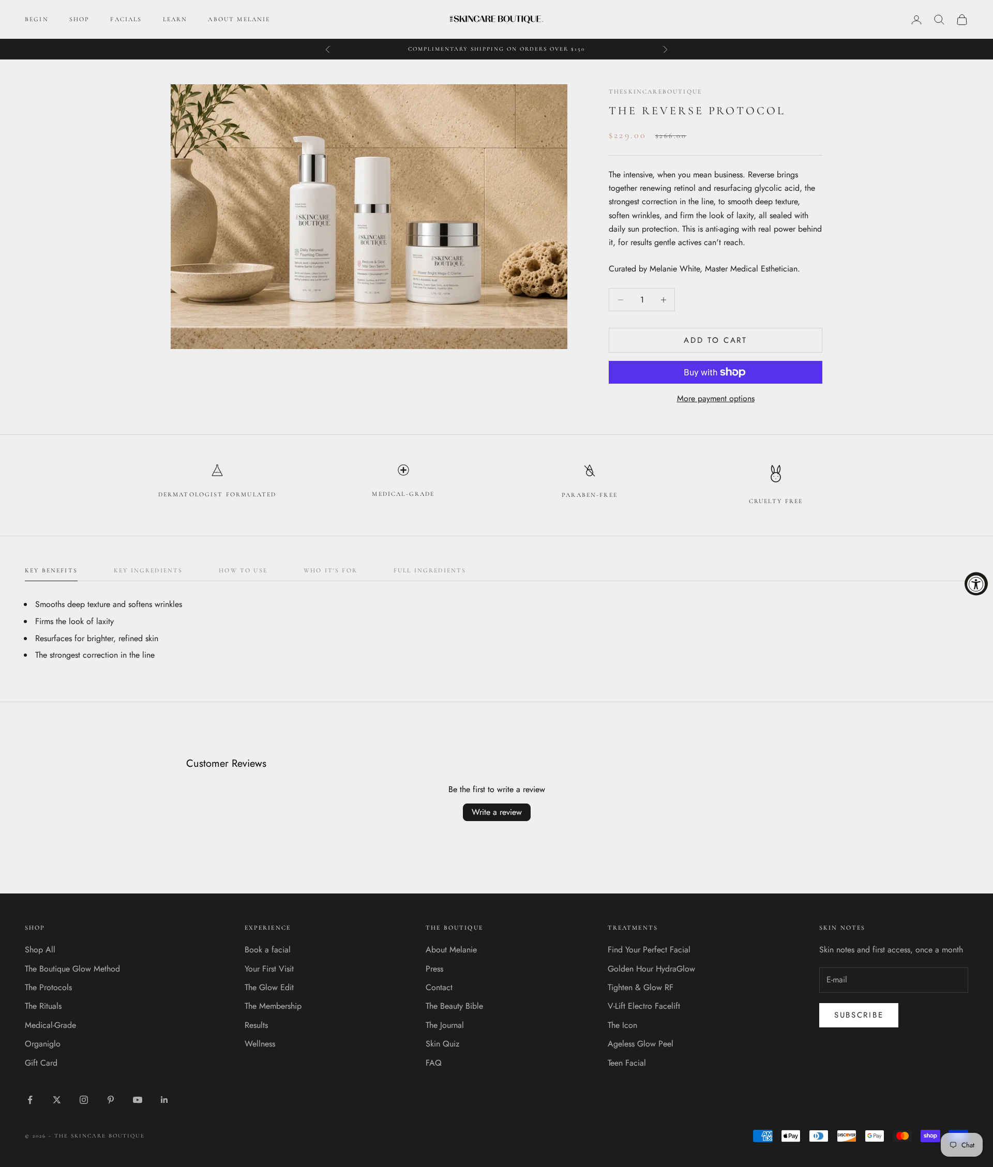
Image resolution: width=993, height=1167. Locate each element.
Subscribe (858, 1015)
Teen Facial (627, 1063)
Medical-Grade (50, 1025)
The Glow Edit (269, 987)
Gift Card (41, 1063)
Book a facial (268, 950)
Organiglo (43, 1044)
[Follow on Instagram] (84, 1100)
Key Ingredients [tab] (148, 570)
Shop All (40, 950)
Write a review (497, 812)
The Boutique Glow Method (72, 969)
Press (434, 969)
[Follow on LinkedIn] (164, 1100)
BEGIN (37, 19)
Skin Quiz (442, 1044)
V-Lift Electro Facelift (644, 1006)
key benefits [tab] (51, 570)
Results (256, 1025)
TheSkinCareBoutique (655, 91)
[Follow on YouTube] (137, 1100)
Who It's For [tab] (330, 570)
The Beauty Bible (454, 1006)
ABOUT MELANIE (239, 19)
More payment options (716, 398)
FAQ (434, 1063)
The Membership (273, 1006)
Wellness (260, 1044)
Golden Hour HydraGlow (651, 969)
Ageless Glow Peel (640, 1044)
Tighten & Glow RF (640, 987)
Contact (439, 987)
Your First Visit (269, 969)
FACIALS (126, 19)
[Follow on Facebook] (30, 1100)
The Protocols (48, 987)
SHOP (79, 19)
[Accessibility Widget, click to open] (976, 583)
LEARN (175, 19)
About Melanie (451, 950)
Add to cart (715, 340)
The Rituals (43, 1006)
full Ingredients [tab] (430, 570)
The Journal (445, 1025)
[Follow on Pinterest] (111, 1100)
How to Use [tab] (243, 570)
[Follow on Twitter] (57, 1100)
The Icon (622, 1025)
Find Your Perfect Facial (649, 950)
